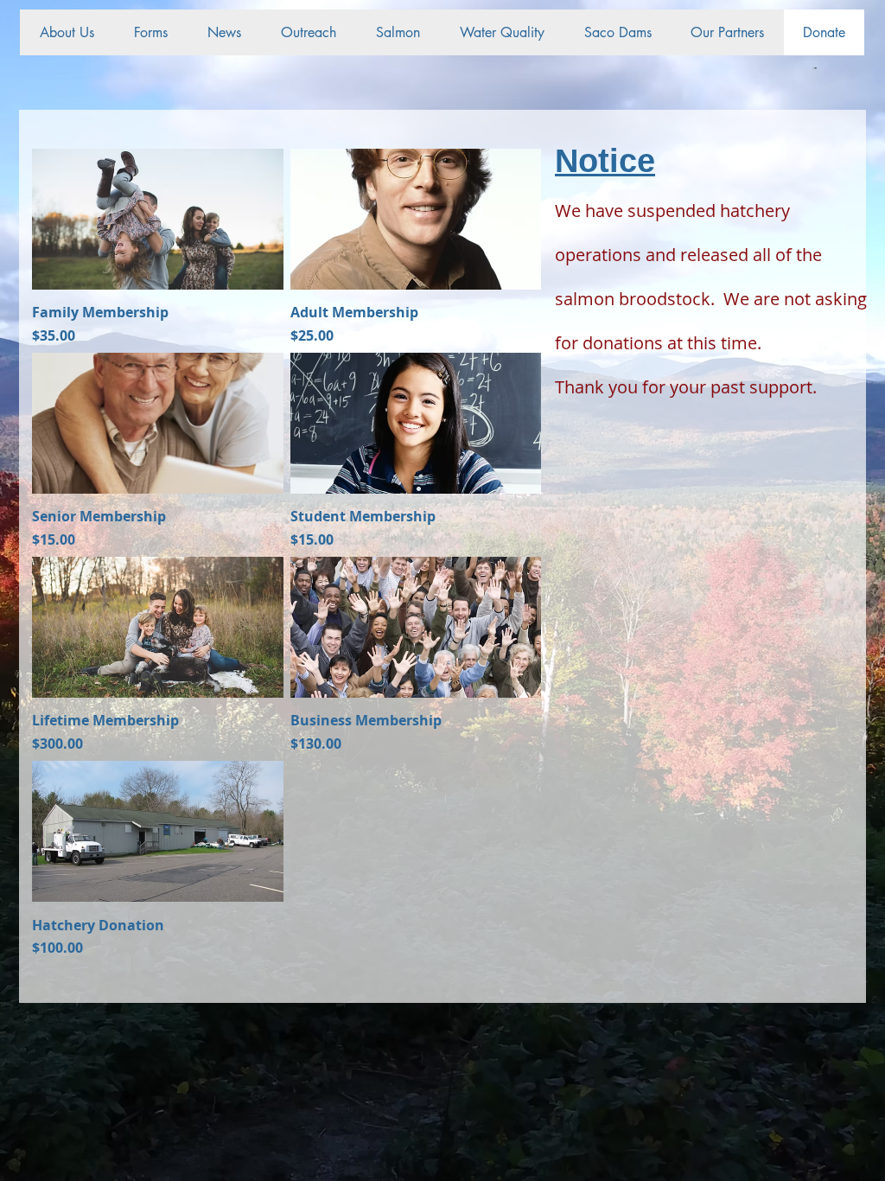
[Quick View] (157, 219)
